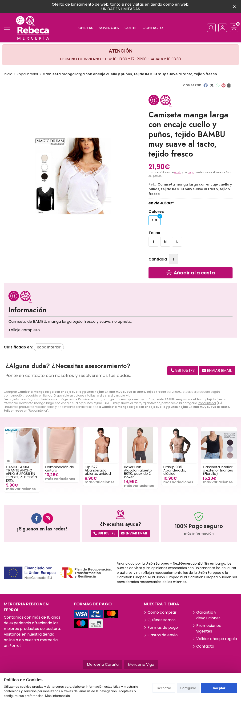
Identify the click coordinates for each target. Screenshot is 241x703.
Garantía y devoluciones (208, 615)
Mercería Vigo (141, 664)
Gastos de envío (163, 635)
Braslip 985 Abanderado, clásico (174, 470)
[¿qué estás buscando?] (211, 28)
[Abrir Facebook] (36, 518)
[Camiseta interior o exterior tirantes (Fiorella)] (219, 445)
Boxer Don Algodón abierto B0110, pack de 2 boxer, (138, 472)
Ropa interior (207, 403)
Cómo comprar (162, 612)
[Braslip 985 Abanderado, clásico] (179, 445)
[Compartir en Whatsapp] (218, 85)
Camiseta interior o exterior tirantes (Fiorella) (218, 470)
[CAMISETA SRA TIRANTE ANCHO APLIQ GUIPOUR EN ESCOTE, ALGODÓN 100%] (22, 445)
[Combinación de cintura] (61, 445)
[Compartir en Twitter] (212, 85)
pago (191, 172)
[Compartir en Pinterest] (223, 85)
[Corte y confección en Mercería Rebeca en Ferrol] (32, 28)
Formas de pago (163, 627)
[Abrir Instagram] (47, 518)
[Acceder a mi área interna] (222, 28)
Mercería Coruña (103, 664)
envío (177, 172)
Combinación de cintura (59, 469)
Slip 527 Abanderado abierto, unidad (98, 470)
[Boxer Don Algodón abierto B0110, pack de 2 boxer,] (140, 445)
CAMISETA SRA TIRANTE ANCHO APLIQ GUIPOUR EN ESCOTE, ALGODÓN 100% (21, 474)
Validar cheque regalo (216, 638)
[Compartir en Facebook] (206, 85)
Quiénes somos (162, 620)
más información (199, 534)
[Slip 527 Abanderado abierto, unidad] (101, 445)
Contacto (205, 646)
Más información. (58, 696)
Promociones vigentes (208, 628)
